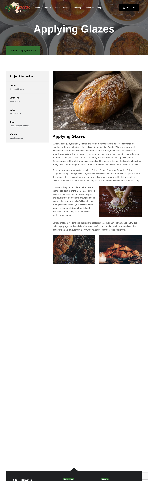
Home (14, 50)
